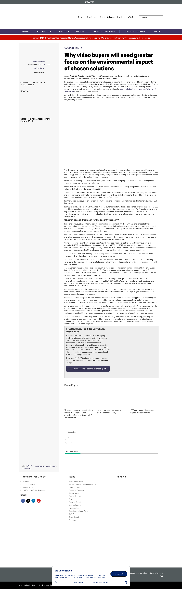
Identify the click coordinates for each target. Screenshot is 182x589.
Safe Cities (73, 514)
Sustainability (25, 469)
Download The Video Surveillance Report (89, 369)
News (80, 17)
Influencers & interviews (103, 32)
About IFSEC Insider (28, 484)
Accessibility (24, 585)
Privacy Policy (36, 585)
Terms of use (48, 585)
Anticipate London (108, 17)
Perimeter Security (76, 490)
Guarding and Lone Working (79, 511)
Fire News (72, 520)
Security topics (43, 32)
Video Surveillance (76, 481)
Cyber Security (74, 517)
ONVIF (71, 499)
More (157, 31)
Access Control (75, 505)
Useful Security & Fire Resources (33, 490)
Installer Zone (74, 487)
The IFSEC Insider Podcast (135, 32)
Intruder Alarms (75, 508)
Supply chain (51, 466)
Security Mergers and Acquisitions (82, 484)
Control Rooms (75, 496)
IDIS (27, 466)
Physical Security (75, 502)
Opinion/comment (37, 466)
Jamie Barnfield (39, 62)
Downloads (91, 17)
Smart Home (74, 493)
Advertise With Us (127, 17)
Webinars (25, 32)
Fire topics (63, 32)
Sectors (79, 32)
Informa (91, 2)
